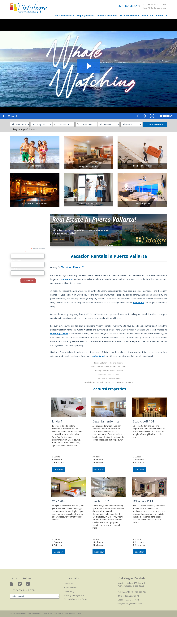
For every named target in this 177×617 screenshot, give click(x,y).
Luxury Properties (142, 203)
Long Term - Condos (88, 166)
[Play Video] (3, 116)
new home (138, 302)
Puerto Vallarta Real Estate (76, 599)
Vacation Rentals (63, 15)
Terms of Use (47, 613)
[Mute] (137, 116)
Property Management (74, 595)
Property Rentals (85, 15)
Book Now (139, 469)
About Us (147, 15)
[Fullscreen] (151, 116)
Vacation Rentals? (72, 267)
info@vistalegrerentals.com (130, 603)
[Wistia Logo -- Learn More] (166, 116)
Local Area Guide (128, 15)
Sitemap (68, 613)
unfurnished (98, 356)
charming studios (59, 333)
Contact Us (161, 15)
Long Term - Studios (88, 203)
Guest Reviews (70, 587)
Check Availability (155, 124)
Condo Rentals (34, 165)
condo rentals (67, 279)
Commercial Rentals (107, 15)
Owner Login (69, 591)
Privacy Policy (58, 613)
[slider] (74, 116)
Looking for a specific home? (23, 129)
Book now (58, 469)
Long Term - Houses (142, 165)
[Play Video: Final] (88, 66)
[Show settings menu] (144, 116)
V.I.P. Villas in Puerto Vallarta (34, 203)
